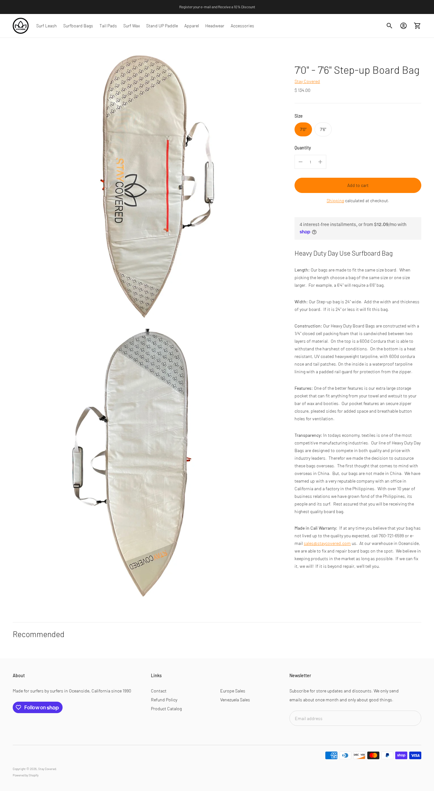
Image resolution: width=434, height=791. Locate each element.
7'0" (303, 129)
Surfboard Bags (78, 25)
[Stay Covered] (21, 26)
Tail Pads (108, 25)
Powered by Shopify (25, 775)
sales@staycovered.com (327, 543)
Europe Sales (232, 690)
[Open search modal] (390, 26)
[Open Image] (148, 186)
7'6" (323, 129)
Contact (158, 690)
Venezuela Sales (235, 699)
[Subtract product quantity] (300, 162)
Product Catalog (166, 708)
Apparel (191, 25)
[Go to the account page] (403, 26)
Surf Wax (131, 25)
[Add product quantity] (320, 162)
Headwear (214, 25)
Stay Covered (307, 81)
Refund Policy (164, 699)
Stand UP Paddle (162, 25)
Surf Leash (46, 25)
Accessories (242, 25)
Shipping (335, 200)
